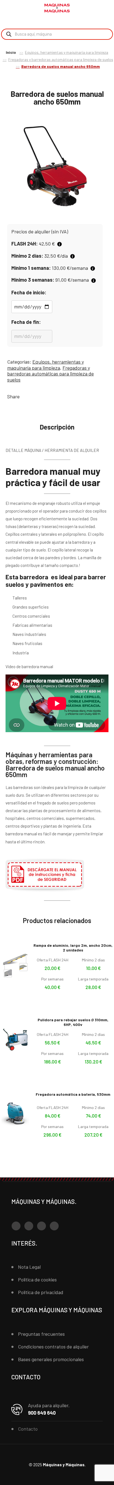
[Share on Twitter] (33, 396)
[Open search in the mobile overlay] (57, 34)
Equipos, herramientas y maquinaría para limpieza (66, 52)
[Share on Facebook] (25, 396)
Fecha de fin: (26, 322)
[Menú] (11, 8)
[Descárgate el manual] (45, 891)
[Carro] (106, 8)
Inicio (11, 52)
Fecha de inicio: (28, 292)
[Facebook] (16, 1226)
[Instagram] (28, 1226)
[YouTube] (41, 1226)
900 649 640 (42, 1413)
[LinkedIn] (54, 1226)
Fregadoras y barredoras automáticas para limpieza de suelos (60, 59)
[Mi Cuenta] (97, 9)
